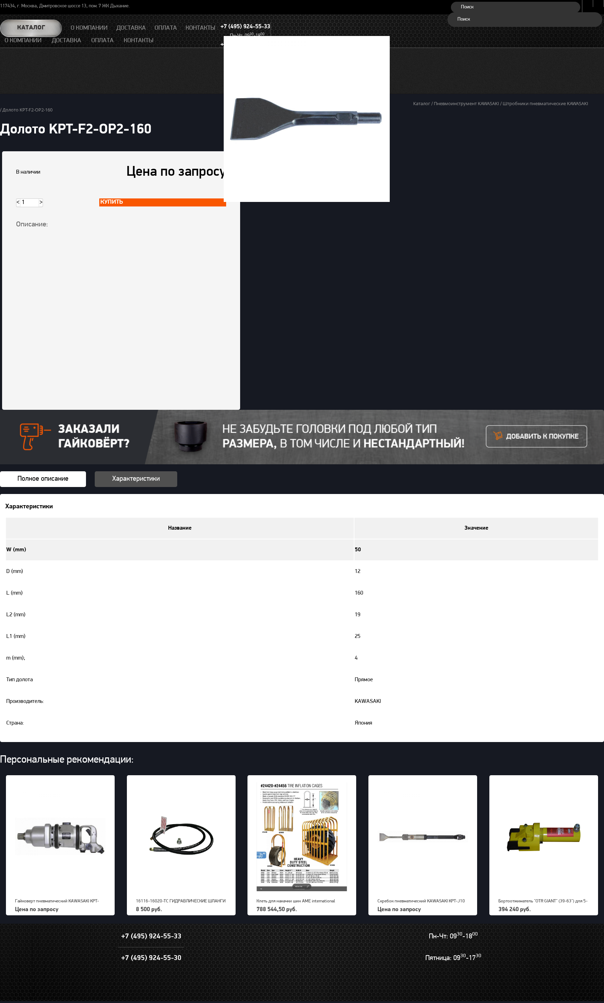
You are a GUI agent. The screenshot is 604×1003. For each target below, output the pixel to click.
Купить (111, 202)
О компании (23, 41)
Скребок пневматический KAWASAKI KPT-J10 (421, 901)
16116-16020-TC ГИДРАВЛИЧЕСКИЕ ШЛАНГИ (180, 901)
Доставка (66, 41)
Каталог (31, 28)
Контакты (138, 41)
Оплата (102, 41)
